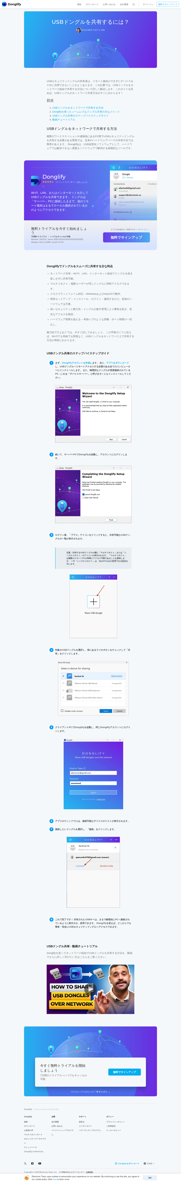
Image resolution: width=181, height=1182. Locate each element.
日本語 (149, 1163)
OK (150, 1177)
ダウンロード (92, 4)
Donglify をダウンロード (128, 1163)
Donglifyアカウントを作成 (76, 362)
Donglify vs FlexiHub (33, 1151)
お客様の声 (28, 1130)
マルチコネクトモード (33, 1134)
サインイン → (144, 229)
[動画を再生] (90, 989)
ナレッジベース (30, 1147)
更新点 (81, 1122)
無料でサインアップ (167, 4)
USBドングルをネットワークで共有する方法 (77, 107)
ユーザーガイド (85, 1126)
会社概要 (124, 4)
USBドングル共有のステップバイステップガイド (80, 115)
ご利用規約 (111, 1126)
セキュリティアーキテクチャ (35, 1141)
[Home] (15, 4)
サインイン (148, 4)
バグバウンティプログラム (90, 1130)
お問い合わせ (109, 4)
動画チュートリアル (63, 119)
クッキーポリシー (113, 1130)
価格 (79, 4)
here (55, 1179)
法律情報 (89, 1172)
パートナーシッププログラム (62, 1132)
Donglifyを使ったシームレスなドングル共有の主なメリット (86, 111)
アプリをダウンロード (117, 362)
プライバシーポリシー (115, 1122)
